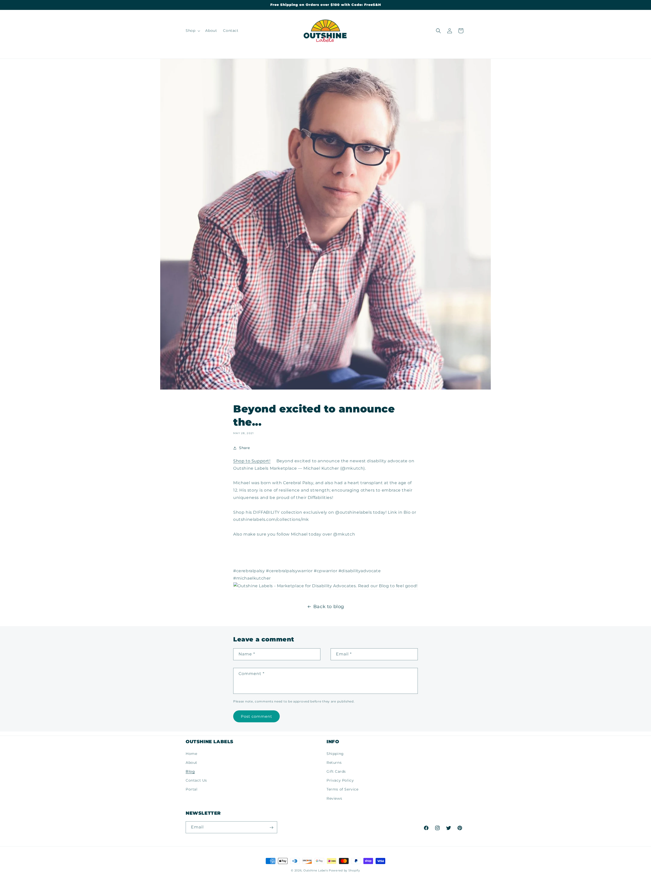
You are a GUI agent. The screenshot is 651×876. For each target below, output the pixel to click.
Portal (192, 789)
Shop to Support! (252, 460)
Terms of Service (343, 789)
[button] (192, 30)
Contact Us (196, 780)
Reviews (334, 798)
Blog (190, 771)
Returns (334, 762)
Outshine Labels (315, 870)
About (191, 762)
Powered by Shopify (344, 870)
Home (191, 753)
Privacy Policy (340, 780)
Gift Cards (336, 771)
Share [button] (244, 448)
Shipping (335, 753)
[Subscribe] (271, 828)
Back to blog (328, 606)
